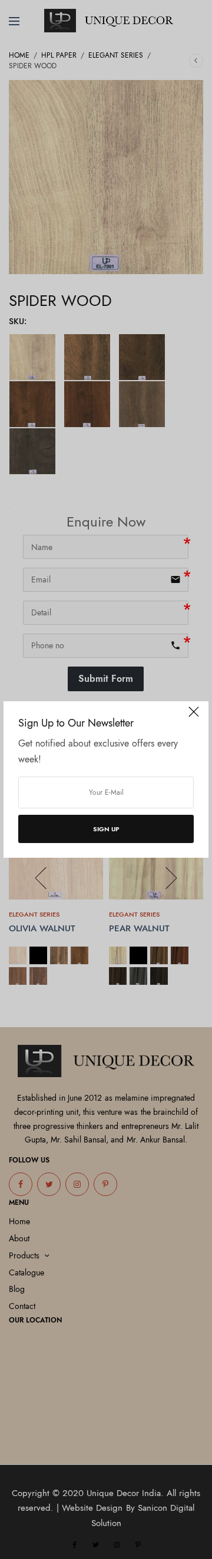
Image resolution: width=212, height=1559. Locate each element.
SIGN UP (106, 829)
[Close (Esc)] (194, 717)
